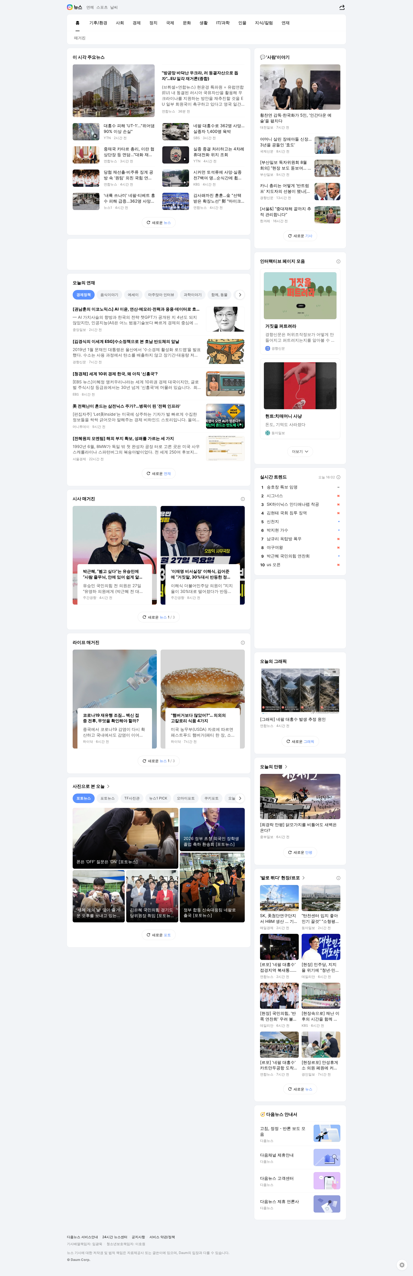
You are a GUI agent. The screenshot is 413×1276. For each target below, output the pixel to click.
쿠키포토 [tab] (211, 798)
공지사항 (138, 1237)
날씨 (114, 7)
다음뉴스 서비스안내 (82, 1237)
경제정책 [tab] (83, 294)
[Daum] (70, 7)
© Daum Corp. (78, 1260)
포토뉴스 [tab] (83, 798)
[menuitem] (77, 23)
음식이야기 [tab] (109, 294)
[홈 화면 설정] (402, 1265)
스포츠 (102, 7)
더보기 (297, 451)
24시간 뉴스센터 (114, 1237)
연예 (90, 7)
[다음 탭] (240, 295)
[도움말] (242, 499)
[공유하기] (341, 7)
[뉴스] (78, 7)
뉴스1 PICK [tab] (158, 798)
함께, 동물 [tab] (219, 294)
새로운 (161, 222)
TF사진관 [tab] (132, 798)
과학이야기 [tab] (193, 294)
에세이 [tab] (133, 294)
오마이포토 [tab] (186, 798)
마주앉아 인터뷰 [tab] (161, 294)
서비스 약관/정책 (162, 1237)
